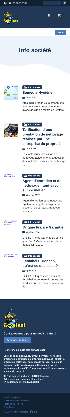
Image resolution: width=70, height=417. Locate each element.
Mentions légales (12, 397)
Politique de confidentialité (16, 401)
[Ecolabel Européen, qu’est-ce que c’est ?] (11, 261)
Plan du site (9, 407)
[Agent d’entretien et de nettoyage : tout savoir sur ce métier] (11, 181)
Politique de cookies (13, 404)
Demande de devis (17, 340)
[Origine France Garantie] (11, 227)
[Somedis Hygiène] (11, 92)
